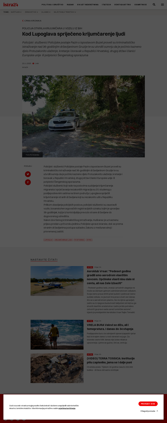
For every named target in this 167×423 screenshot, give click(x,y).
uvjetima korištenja (67, 408)
